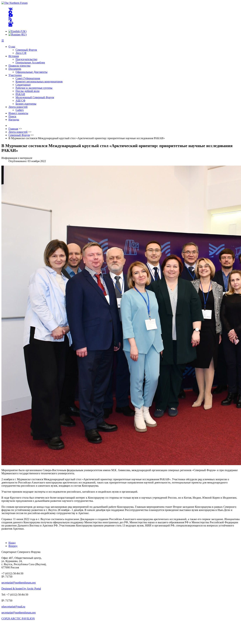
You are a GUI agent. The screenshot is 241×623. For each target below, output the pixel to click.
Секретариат (23, 84)
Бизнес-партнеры (26, 103)
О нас (11, 46)
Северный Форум (26, 49)
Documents (14, 68)
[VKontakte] (10, 9)
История (13, 56)
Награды (13, 119)
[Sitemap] (10, 22)
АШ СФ (20, 100)
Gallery (20, 110)
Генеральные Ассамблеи (30, 62)
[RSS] (10, 18)
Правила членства (19, 65)
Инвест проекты (18, 113)
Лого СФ (21, 52)
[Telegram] (10, 12)
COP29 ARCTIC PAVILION (18, 618)
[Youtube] (10, 15)
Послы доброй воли (28, 91)
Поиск (12, 116)
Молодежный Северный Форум (35, 97)
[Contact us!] (10, 25)
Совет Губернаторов (28, 78)
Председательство (26, 59)
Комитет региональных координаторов (39, 81)
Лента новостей (18, 106)
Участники (15, 75)
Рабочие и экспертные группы (34, 87)
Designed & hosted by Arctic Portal (21, 588)
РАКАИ (20, 94)
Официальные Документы (31, 71)
